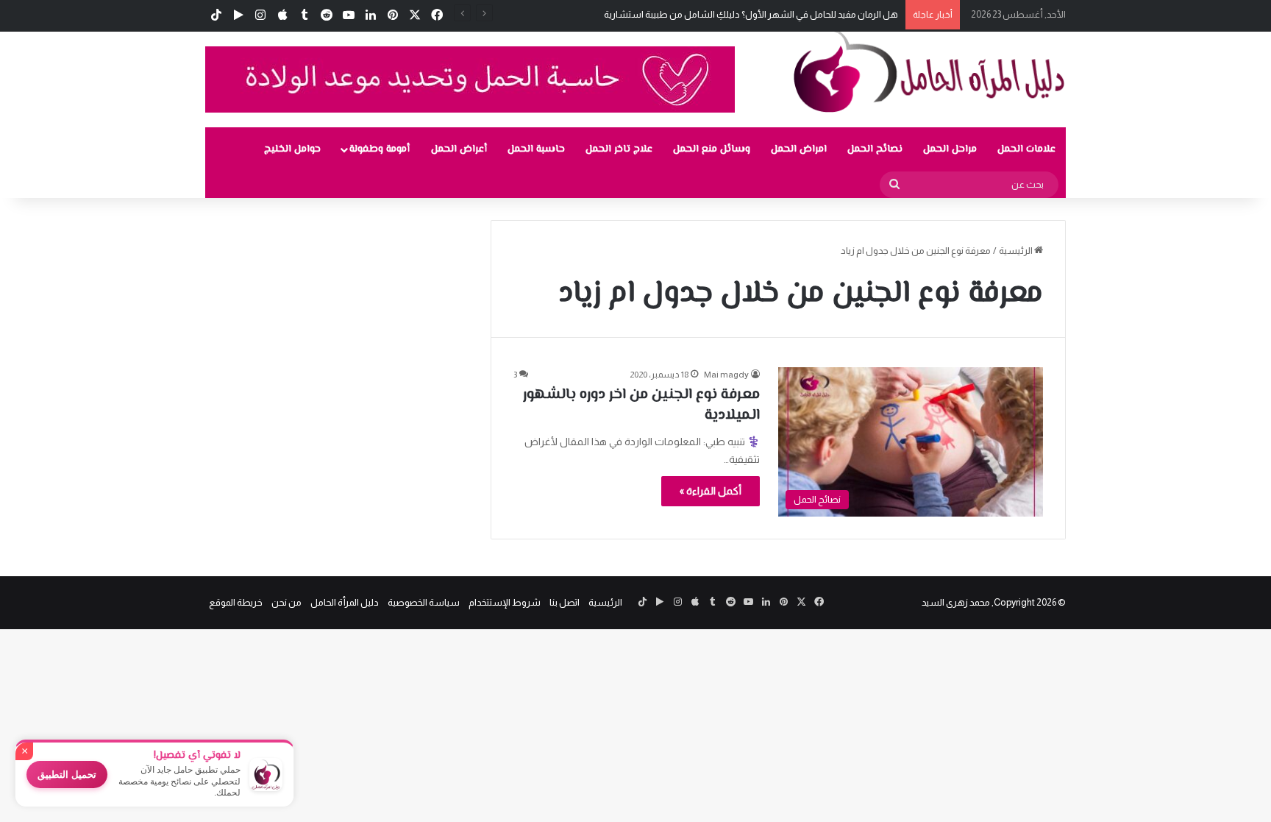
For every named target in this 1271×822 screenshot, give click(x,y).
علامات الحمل (1026, 149)
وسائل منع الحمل (711, 149)
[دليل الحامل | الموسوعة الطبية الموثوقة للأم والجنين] (930, 71)
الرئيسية (1016, 250)
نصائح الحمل (874, 149)
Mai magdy (726, 374)
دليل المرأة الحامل (344, 602)
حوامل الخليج (292, 149)
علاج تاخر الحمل (618, 149)
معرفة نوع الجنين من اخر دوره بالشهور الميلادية (641, 405)
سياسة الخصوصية (424, 602)
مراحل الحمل (950, 149)
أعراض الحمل (459, 149)
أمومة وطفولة (379, 149)
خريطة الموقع (236, 602)
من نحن (286, 602)
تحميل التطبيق (67, 774)
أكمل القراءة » (710, 491)
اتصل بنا (564, 602)
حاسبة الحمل (536, 149)
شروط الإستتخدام (505, 602)
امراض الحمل (799, 149)
